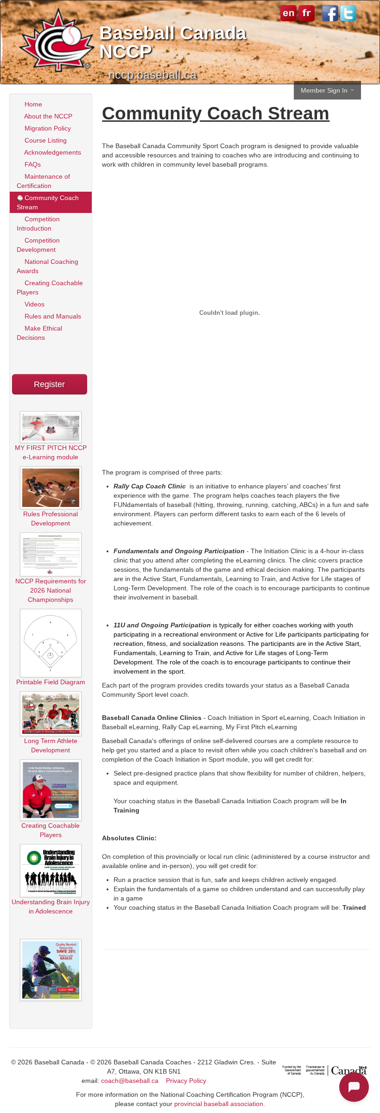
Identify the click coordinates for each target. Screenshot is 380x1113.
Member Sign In (325, 90)
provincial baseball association (218, 1103)
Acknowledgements (52, 152)
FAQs (32, 164)
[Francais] (306, 12)
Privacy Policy (186, 1080)
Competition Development (38, 245)
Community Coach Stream (48, 202)
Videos (33, 304)
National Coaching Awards (47, 266)
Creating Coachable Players (50, 287)
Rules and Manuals (52, 316)
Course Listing (45, 140)
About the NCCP (47, 116)
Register (49, 384)
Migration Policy (47, 128)
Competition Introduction (38, 223)
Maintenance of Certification (43, 181)
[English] (288, 12)
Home (32, 104)
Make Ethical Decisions (39, 333)
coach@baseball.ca (129, 1080)
